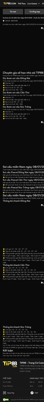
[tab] (13, 11)
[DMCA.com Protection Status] (6, 399)
